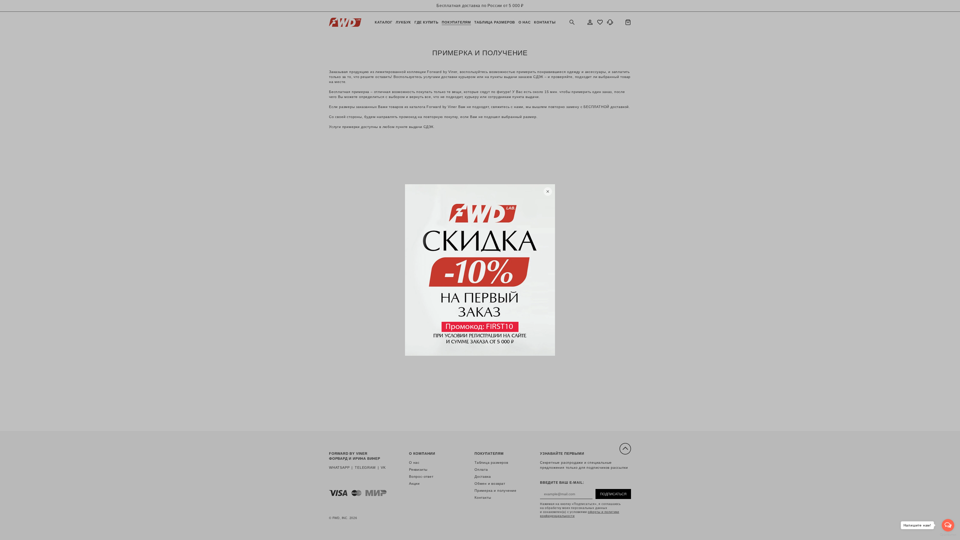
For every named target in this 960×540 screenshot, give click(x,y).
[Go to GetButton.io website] (948, 534)
